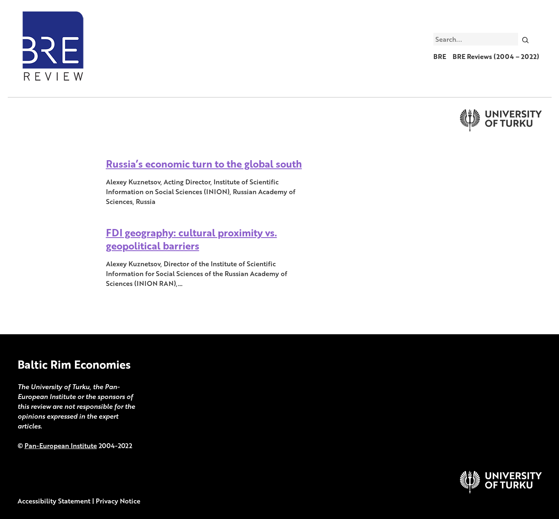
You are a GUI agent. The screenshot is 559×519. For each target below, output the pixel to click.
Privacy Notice (118, 501)
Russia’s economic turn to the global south (204, 163)
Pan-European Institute (61, 446)
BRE (439, 56)
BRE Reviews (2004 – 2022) (496, 56)
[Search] (525, 39)
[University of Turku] (501, 491)
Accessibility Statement (54, 501)
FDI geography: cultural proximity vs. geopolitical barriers (191, 239)
